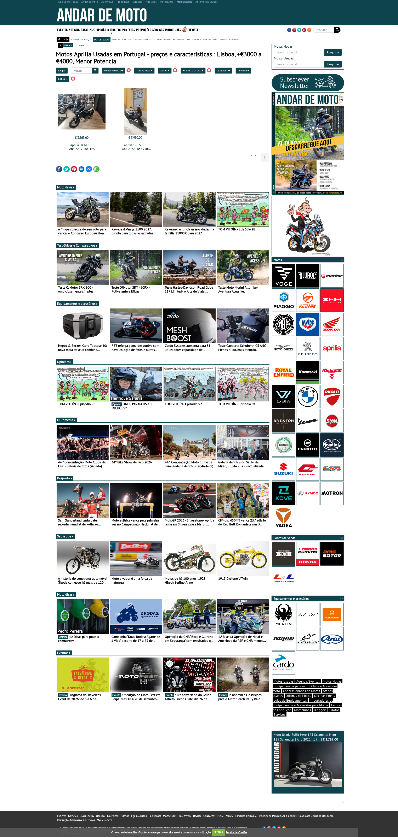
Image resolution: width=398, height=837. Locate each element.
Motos (125, 816)
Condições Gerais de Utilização (316, 816)
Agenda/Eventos (308, 681)
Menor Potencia (112, 70)
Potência (243, 70)
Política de (236, 832)
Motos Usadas (284, 681)
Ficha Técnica (225, 816)
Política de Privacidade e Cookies (277, 816)
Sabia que (64, 536)
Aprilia (164, 70)
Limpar (62, 70)
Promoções (143, 29)
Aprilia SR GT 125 (81, 145)
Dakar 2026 (88, 29)
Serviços (279, 714)
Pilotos (334, 710)
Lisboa (62, 78)
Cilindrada (222, 70)
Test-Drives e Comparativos (76, 245)
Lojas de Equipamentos (290, 700)
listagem (79, 45)
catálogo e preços (81, 39)
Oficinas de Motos (298, 696)
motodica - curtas (229, 39)
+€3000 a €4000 (192, 70)
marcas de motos (121, 39)
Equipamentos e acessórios (76, 303)
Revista (193, 29)
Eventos (62, 29)
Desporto (63, 478)
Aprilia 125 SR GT (135, 145)
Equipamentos (139, 816)
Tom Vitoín (113, 816)
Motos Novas (332, 681)
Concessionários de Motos (301, 691)
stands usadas (162, 39)
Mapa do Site (104, 820)
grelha (68, 45)
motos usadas (101, 39)
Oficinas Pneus (324, 696)
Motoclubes (173, 29)
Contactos (209, 816)
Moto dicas (65, 594)
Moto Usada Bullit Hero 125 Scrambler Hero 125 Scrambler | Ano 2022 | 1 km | (306, 736)
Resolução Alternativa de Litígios (76, 820)
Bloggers (320, 710)
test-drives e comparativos (202, 39)
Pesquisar (333, 52)
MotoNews (64, 187)
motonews (178, 39)
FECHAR (218, 832)
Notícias (73, 816)
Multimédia (65, 420)
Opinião (101, 29)
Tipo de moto (143, 70)
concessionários (143, 39)
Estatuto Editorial (246, 816)
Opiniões (63, 362)
